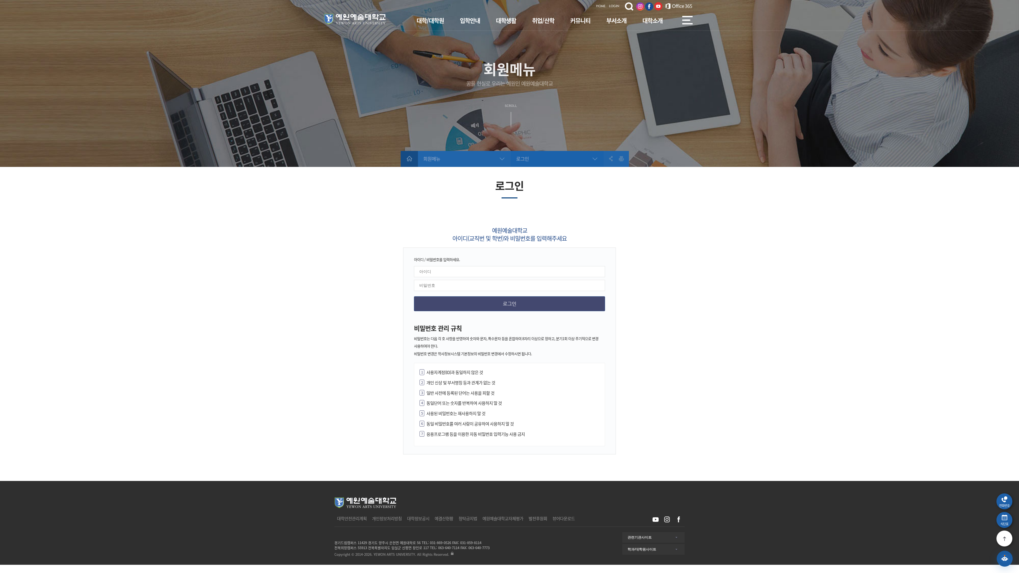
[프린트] (621, 158)
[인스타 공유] (667, 519)
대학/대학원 (430, 20)
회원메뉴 (431, 158)
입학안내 (470, 20)
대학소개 (652, 20)
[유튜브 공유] (655, 519)
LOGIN (614, 6)
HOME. (601, 6)
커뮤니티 (580, 20)
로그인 (522, 158)
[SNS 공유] (608, 158)
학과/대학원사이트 (642, 549)
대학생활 (506, 20)
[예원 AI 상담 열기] (1005, 559)
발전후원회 (538, 518)
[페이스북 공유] (678, 519)
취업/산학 (543, 20)
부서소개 (616, 20)
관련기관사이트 (640, 537)
